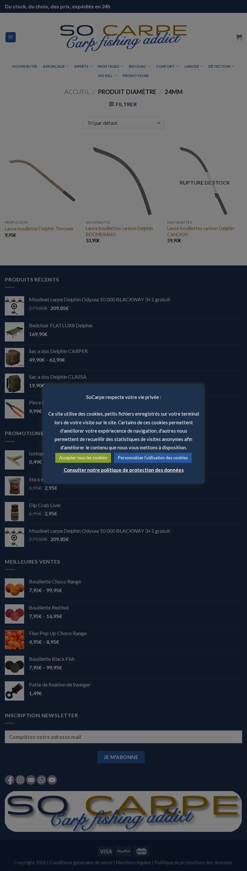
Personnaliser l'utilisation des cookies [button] (153, 457)
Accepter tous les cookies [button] (83, 457)
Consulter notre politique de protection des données (124, 470)
